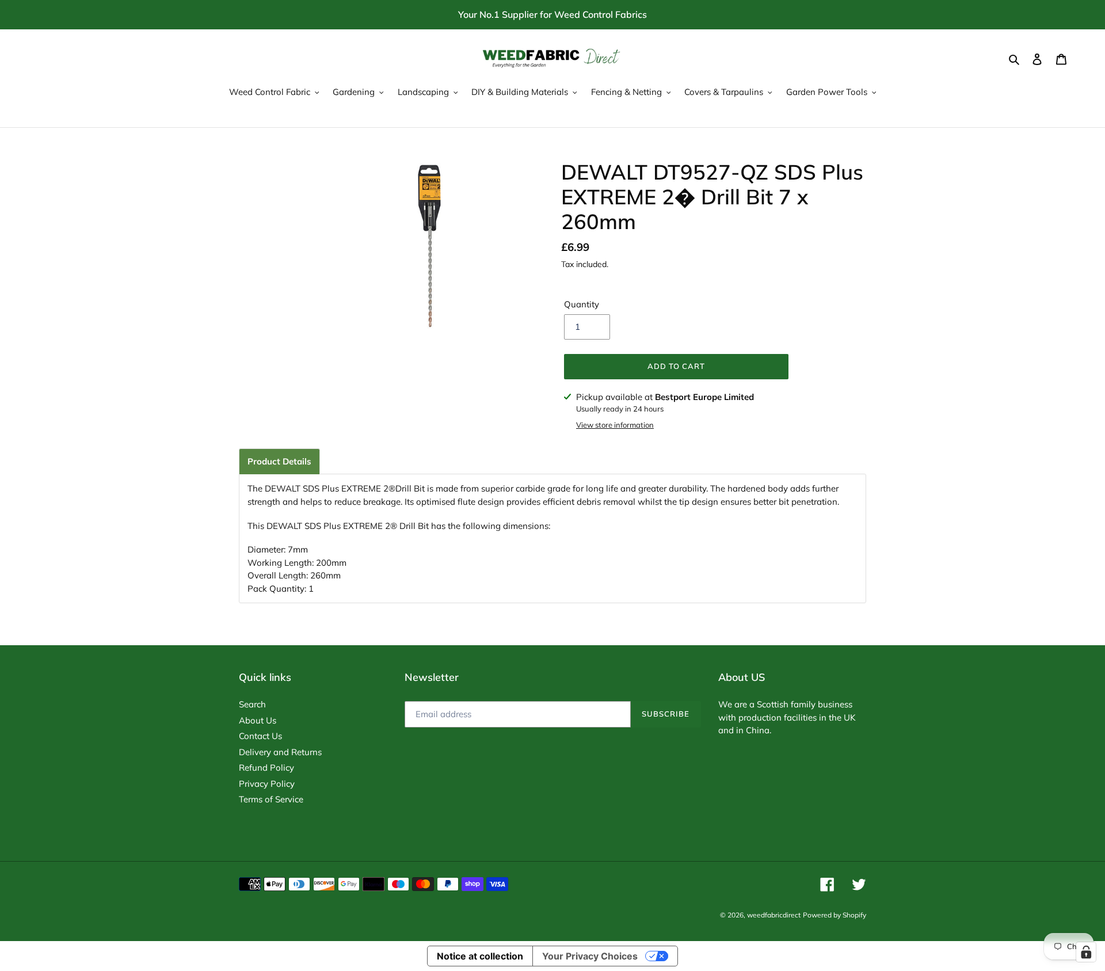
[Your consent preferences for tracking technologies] (1086, 952)
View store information (615, 424)
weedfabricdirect (774, 915)
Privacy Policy (267, 783)
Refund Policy (266, 767)
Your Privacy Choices (590, 956)
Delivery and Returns (280, 752)
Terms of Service (271, 799)
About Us (257, 720)
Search (252, 704)
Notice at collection (480, 956)
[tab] (279, 461)
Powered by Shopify (834, 915)
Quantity (581, 304)
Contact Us (260, 735)
